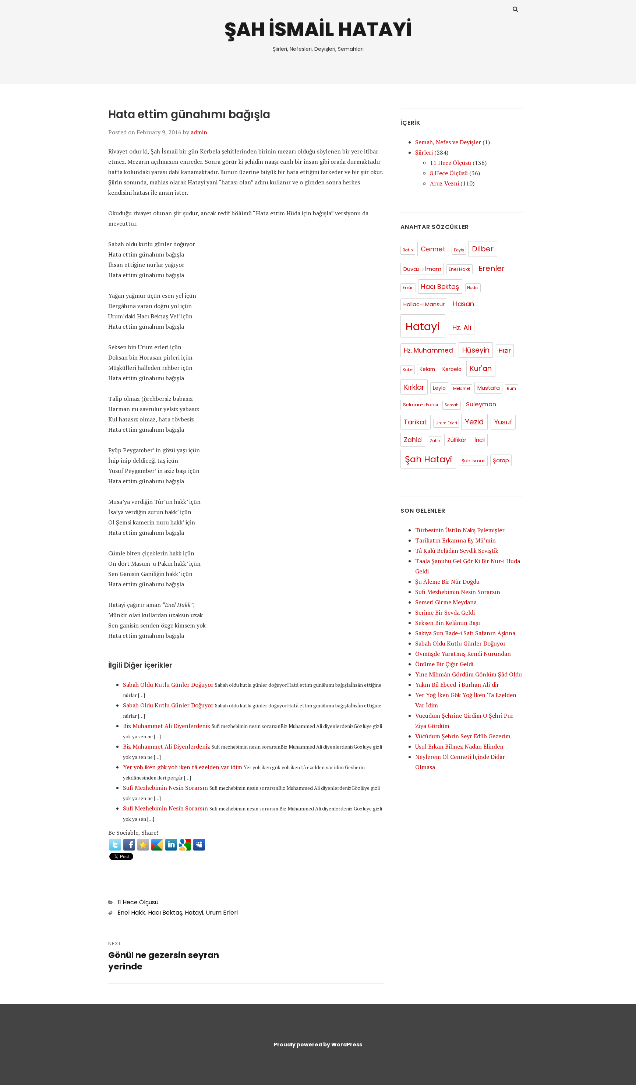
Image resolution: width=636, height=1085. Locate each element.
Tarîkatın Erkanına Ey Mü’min (455, 540)
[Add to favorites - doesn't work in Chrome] (143, 845)
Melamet (461, 388)
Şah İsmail (473, 460)
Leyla (439, 388)
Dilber (483, 249)
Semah (452, 405)
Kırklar (414, 387)
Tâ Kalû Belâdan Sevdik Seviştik (456, 551)
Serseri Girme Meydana (446, 602)
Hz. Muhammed (428, 350)
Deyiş (459, 250)
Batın (408, 250)
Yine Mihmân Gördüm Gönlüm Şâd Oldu (468, 674)
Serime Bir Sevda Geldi (445, 612)
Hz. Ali (461, 328)
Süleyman (481, 404)
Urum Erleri (222, 912)
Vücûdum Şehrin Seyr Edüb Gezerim (462, 736)
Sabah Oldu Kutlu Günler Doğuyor (168, 685)
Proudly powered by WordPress (318, 1044)
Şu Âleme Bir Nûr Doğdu (447, 581)
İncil (479, 440)
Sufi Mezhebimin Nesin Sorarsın (165, 788)
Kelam (427, 369)
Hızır (505, 350)
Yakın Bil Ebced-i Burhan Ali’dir (457, 685)
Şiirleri (424, 152)
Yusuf (503, 422)
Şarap (501, 460)
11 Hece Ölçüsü (137, 902)
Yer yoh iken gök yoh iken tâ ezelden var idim (182, 767)
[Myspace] (199, 845)
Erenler (491, 268)
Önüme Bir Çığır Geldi (444, 664)
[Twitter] (115, 845)
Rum (511, 388)
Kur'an (481, 369)
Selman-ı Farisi (420, 405)
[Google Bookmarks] (185, 845)
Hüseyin (476, 350)
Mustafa (488, 388)
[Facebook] (129, 845)
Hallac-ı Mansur (424, 304)
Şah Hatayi (428, 459)
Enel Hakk (131, 912)
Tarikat (415, 422)
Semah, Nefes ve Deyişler (448, 142)
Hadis (472, 287)
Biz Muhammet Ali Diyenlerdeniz (166, 726)
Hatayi (194, 912)
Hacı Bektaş (165, 912)
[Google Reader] (157, 845)
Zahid (413, 439)
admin (199, 132)
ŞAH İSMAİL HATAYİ (318, 29)
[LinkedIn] (171, 845)
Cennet (433, 249)
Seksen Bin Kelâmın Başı (447, 623)
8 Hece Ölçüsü (449, 173)
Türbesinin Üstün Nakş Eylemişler (460, 530)
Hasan (463, 304)
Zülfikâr (456, 440)
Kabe (408, 369)
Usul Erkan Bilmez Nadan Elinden (459, 746)
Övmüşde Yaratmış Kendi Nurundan (463, 654)
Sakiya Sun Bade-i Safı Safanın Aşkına (465, 633)
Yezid (474, 422)
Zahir (435, 440)
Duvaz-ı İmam (422, 269)
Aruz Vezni (444, 183)
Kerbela (452, 369)
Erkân (408, 287)
